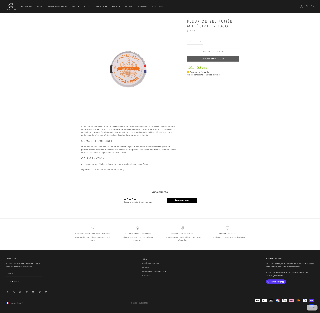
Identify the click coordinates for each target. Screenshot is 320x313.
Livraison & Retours (150, 263)
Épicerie (75, 7)
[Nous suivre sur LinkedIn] (46, 291)
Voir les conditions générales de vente (203, 74)
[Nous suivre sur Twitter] (13, 291)
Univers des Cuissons (57, 7)
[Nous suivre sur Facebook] (7, 291)
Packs (39, 7)
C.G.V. (144, 259)
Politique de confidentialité (154, 271)
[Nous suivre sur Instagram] (20, 291)
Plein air (116, 7)
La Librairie (142, 7)
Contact (146, 275)
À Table (87, 7)
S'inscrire (15, 282)
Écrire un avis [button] (182, 200)
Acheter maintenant (213, 59)
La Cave (128, 7)
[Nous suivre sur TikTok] (39, 291)
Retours (145, 267)
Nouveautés (26, 7)
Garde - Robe (101, 7)
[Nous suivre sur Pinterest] (27, 291)
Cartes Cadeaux (159, 7)
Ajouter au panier (213, 51)
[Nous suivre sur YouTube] (33, 291)
